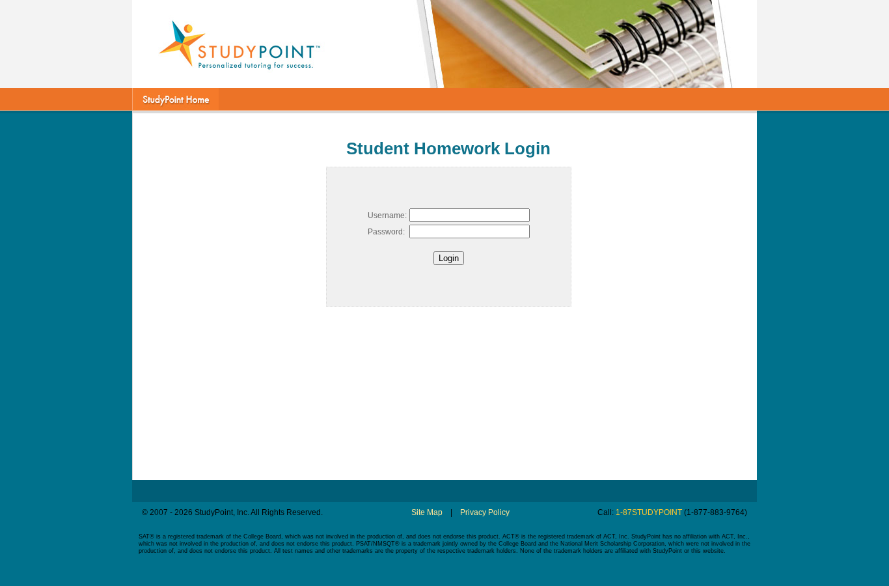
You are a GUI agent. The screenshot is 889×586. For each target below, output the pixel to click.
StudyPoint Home (175, 99)
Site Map (427, 512)
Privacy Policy (485, 512)
